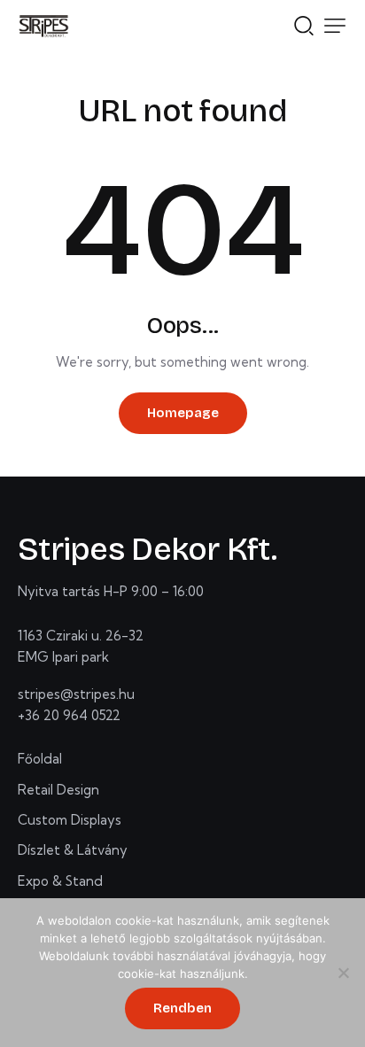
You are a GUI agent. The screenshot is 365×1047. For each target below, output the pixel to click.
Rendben (182, 1008)
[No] (343, 972)
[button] (334, 25)
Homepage (183, 413)
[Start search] (304, 24)
